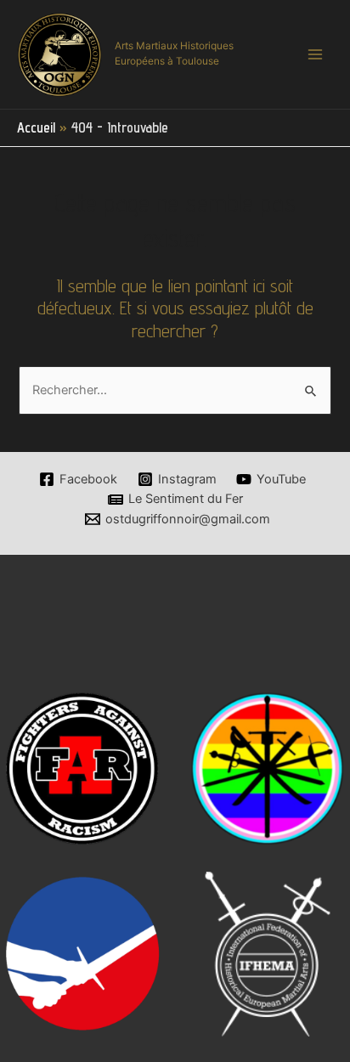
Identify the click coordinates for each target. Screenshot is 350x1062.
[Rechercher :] (174, 390)
